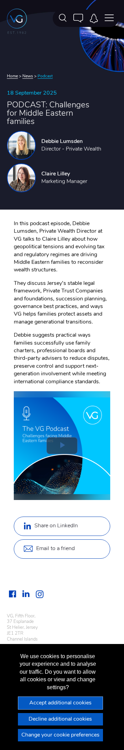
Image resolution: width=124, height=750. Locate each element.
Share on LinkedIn (56, 526)
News (27, 76)
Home (12, 76)
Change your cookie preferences (60, 735)
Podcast (45, 76)
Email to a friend (55, 548)
